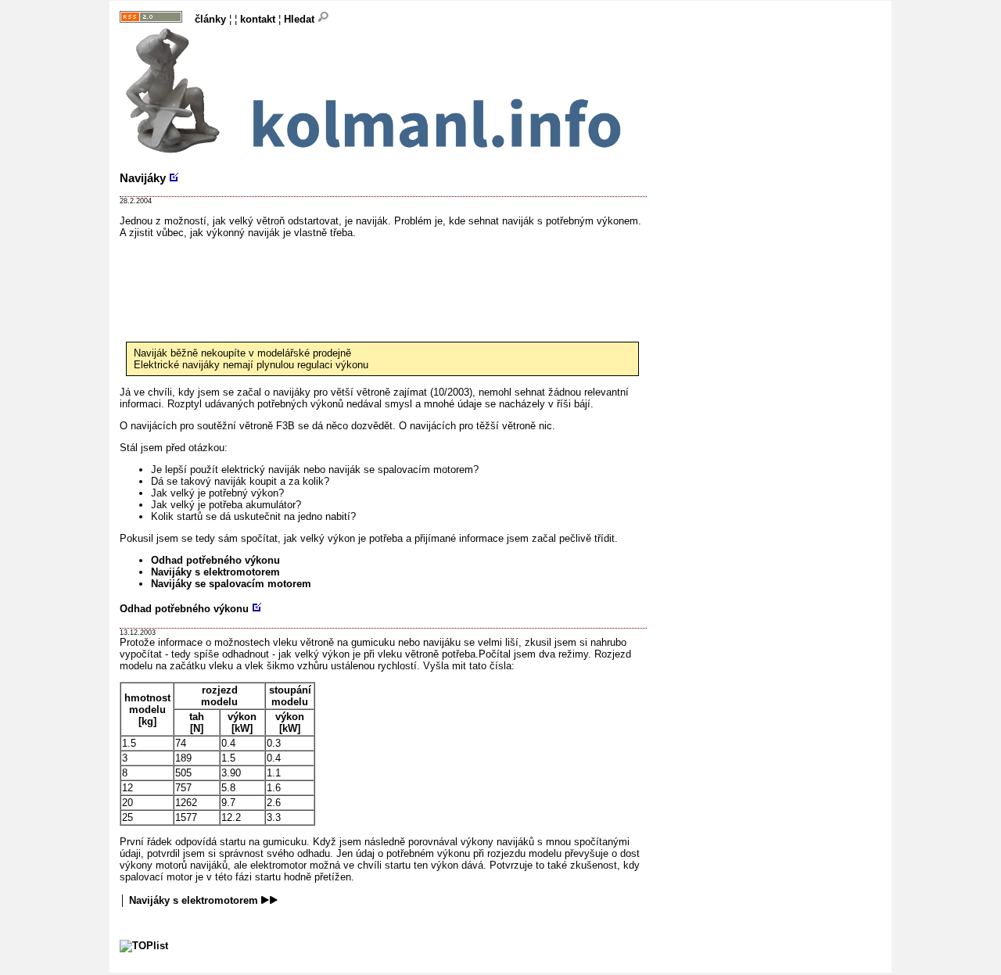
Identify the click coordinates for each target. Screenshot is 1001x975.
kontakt (257, 19)
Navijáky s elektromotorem (215, 572)
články (210, 19)
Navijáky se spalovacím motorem (231, 584)
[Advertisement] (404, 273)
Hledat (301, 19)
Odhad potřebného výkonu (215, 560)
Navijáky (143, 178)
